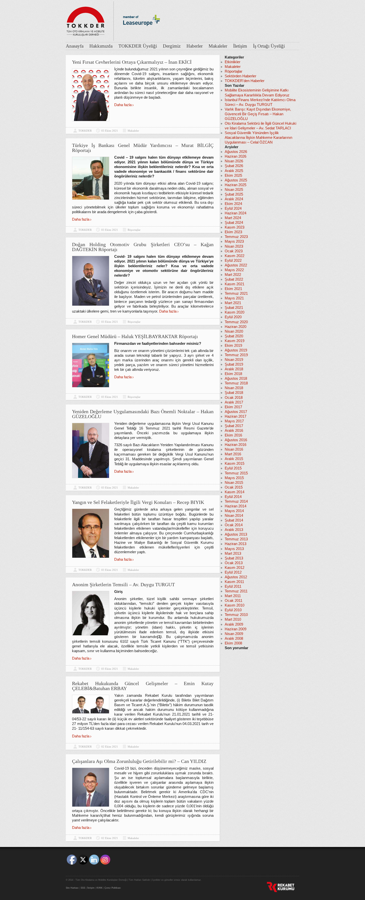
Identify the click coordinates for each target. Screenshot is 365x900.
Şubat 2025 (234, 194)
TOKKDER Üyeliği (137, 46)
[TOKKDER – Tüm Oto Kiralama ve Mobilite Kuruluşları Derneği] (86, 20)
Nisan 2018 (234, 388)
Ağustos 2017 (236, 412)
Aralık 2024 (234, 199)
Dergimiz (172, 46)
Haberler (194, 46)
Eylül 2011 (233, 586)
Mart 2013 (233, 553)
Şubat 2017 (234, 426)
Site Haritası (72, 888)
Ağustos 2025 (236, 180)
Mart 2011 (233, 596)
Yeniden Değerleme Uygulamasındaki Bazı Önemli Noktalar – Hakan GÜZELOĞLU (143, 414)
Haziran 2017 (235, 416)
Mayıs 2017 (234, 421)
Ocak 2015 (234, 487)
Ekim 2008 (233, 643)
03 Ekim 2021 (109, 130)
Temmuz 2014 (236, 501)
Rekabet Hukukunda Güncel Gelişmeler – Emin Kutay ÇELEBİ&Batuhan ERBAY (143, 686)
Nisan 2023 (234, 246)
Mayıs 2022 (234, 270)
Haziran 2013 (235, 544)
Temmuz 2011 (236, 591)
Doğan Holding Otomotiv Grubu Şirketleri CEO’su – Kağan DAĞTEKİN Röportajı (143, 247)
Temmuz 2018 (236, 383)
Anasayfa (74, 46)
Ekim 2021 (233, 289)
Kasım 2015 (234, 463)
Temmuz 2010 (236, 615)
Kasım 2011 (234, 582)
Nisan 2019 (234, 360)
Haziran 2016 (235, 445)
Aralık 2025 (234, 171)
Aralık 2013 (234, 530)
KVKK (100, 888)
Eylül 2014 (233, 497)
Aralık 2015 (234, 459)
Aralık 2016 (234, 431)
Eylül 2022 (233, 260)
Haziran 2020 (235, 327)
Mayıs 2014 (234, 511)
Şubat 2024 (234, 223)
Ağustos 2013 (236, 534)
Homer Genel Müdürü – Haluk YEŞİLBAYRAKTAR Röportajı (135, 336)
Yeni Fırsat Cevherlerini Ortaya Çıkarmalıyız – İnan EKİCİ (132, 62)
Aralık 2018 (234, 369)
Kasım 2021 (234, 284)
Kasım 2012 (234, 568)
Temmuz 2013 (236, 539)
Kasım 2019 (234, 341)
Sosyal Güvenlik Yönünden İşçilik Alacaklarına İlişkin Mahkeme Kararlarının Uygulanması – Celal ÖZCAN (258, 137)
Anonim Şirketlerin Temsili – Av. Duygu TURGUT (123, 584)
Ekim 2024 (233, 204)
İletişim (240, 46)
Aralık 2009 (234, 624)
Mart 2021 (233, 303)
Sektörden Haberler (240, 76)
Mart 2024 (233, 218)
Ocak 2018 (234, 398)
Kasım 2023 (234, 227)
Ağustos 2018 (236, 378)
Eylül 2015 (233, 468)
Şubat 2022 (234, 279)
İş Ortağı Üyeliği (269, 46)
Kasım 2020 (234, 312)
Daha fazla (123, 105)
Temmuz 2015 (236, 473)
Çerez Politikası (113, 888)
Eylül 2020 (233, 317)
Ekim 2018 (233, 374)
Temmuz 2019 (236, 355)
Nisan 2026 (234, 161)
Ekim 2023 (233, 232)
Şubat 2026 (234, 166)
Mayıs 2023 (234, 241)
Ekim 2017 (233, 407)
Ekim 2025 (233, 175)
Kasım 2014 (234, 492)
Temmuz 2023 (236, 237)
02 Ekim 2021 (109, 746)
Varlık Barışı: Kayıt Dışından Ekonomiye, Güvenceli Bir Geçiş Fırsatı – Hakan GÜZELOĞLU (258, 114)
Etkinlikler (232, 62)
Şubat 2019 (234, 364)
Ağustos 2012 (236, 577)
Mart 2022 (233, 275)
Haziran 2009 (235, 629)
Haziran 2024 (235, 213)
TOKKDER (85, 130)
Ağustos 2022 (236, 265)
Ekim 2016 (233, 435)
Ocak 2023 (234, 251)
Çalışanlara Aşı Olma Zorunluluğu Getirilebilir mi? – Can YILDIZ (139, 761)
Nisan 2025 (234, 190)
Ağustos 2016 (236, 440)
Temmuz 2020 (236, 322)
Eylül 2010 (233, 610)
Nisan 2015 (234, 483)
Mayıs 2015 (234, 478)
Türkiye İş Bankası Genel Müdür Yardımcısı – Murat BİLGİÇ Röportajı (143, 148)
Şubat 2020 (234, 336)
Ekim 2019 (233, 346)
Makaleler (218, 46)
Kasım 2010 (234, 605)
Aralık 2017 (234, 402)
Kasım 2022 (234, 256)
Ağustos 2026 (236, 152)
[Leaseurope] (141, 34)
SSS (83, 888)
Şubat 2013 (234, 558)
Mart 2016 (233, 454)
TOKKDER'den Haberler (244, 81)
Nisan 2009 (234, 634)
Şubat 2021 (234, 308)
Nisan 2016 (234, 449)
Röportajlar (134, 229)
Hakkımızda (100, 46)
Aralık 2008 (234, 638)
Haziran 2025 (235, 185)
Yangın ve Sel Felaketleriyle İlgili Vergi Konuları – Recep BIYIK (138, 502)
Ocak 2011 (233, 601)
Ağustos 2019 (236, 350)
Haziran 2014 (235, 506)
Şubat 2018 (234, 393)
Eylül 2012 (233, 572)
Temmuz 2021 (236, 293)
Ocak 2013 (234, 563)
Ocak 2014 (234, 525)
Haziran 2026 (235, 156)
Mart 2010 (233, 619)
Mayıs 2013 (234, 549)
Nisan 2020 (234, 331)
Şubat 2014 (234, 520)
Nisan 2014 (234, 516)
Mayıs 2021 (234, 298)
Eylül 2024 (233, 208)
